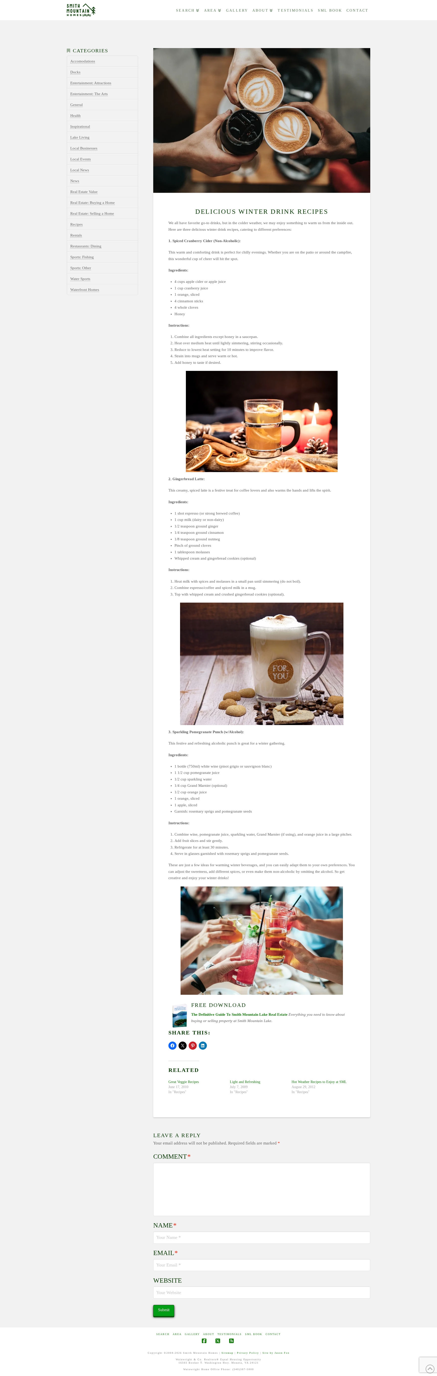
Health (75, 116)
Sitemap (227, 1352)
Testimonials (229, 1334)
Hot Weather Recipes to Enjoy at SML (319, 1082)
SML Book (253, 1334)
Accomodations (82, 61)
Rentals (76, 235)
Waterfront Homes (84, 290)
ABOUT (208, 1334)
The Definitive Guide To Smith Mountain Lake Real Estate (239, 1014)
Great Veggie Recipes (183, 1082)
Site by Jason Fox (276, 1352)
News (74, 181)
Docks (75, 72)
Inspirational (80, 126)
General (76, 105)
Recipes (76, 224)
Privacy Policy (248, 1352)
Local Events (80, 159)
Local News (79, 170)
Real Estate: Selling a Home (92, 213)
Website (167, 1280)
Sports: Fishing (82, 257)
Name (165, 1225)
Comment (172, 1156)
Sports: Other (80, 268)
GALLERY (192, 1334)
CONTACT (273, 1334)
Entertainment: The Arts (89, 94)
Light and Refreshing (245, 1082)
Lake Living (80, 137)
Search (162, 1334)
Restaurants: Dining (85, 246)
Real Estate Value (84, 192)
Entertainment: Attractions (90, 83)
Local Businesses (83, 148)
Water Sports (80, 279)
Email (165, 1253)
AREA (177, 1334)
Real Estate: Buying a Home (92, 203)
